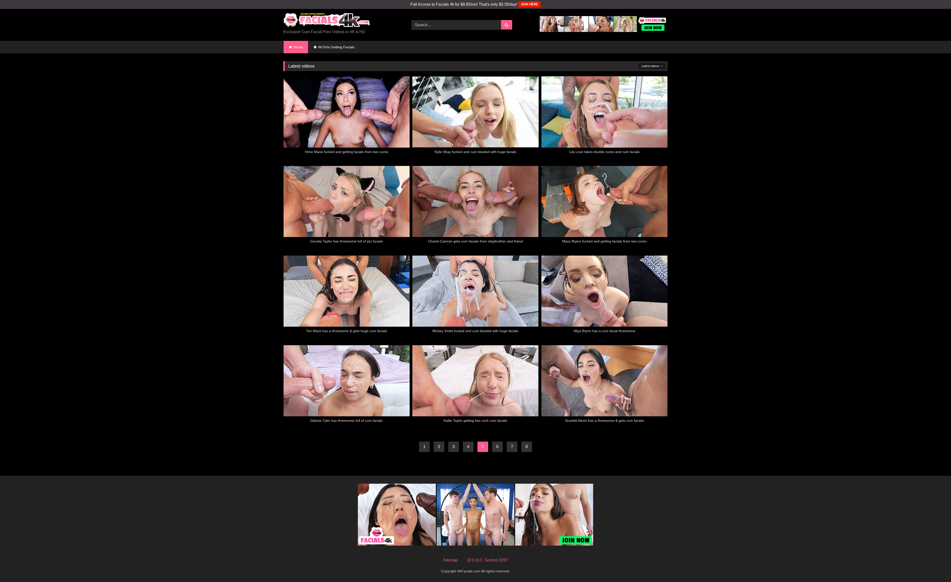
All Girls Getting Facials (336, 47)
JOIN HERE (529, 4)
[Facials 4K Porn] (326, 21)
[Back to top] (935, 567)
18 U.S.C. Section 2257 (487, 560)
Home (298, 47)
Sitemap (450, 560)
